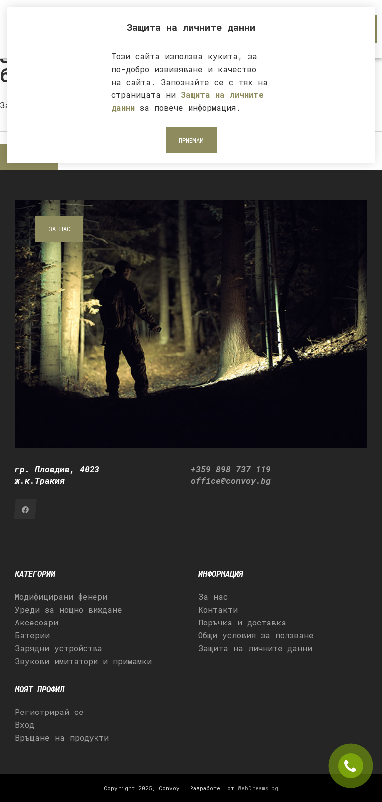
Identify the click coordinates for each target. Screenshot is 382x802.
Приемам (191, 140)
